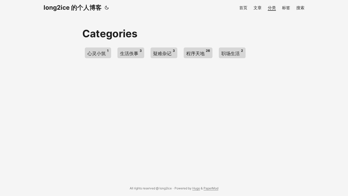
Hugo (196, 188)
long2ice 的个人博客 (73, 7)
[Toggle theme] (107, 7)
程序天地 (198, 52)
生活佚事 (131, 52)
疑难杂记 (164, 52)
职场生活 (232, 52)
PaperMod (211, 188)
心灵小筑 (98, 52)
